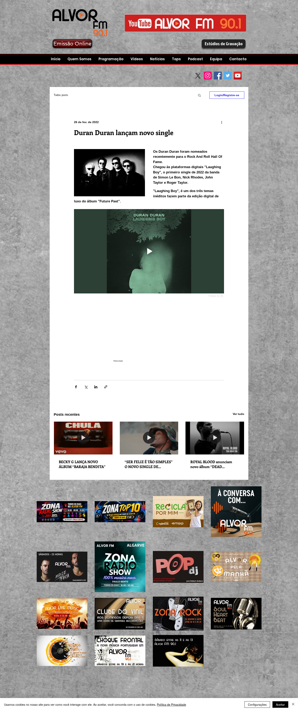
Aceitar (280, 704)
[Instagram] (208, 75)
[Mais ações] (221, 122)
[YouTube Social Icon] (238, 75)
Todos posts (61, 95)
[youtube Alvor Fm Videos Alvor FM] (185, 23)
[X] (198, 75)
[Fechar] (293, 704)
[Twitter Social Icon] (228, 75)
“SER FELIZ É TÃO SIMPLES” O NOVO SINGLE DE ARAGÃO (149, 464)
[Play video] (149, 251)
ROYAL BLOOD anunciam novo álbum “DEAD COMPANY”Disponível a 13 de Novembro (214, 464)
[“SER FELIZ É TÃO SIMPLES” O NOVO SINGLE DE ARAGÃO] (149, 438)
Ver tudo (238, 414)
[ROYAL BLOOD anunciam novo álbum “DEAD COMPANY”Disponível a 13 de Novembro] (214, 438)
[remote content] (149, 332)
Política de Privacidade (171, 704)
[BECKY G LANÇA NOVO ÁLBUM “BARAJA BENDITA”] (83, 438)
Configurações (257, 704)
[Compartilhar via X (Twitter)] (86, 387)
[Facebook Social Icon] (218, 75)
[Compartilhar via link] (106, 387)
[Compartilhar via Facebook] (76, 387)
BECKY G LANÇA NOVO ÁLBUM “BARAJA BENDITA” (82, 464)
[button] (196, 59)
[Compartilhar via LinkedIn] (96, 387)
